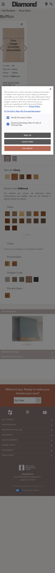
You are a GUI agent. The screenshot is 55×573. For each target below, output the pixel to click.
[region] (27, 120)
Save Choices (27, 148)
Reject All (27, 135)
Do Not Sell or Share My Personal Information (22, 111)
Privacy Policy (34, 106)
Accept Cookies (27, 142)
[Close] (50, 89)
